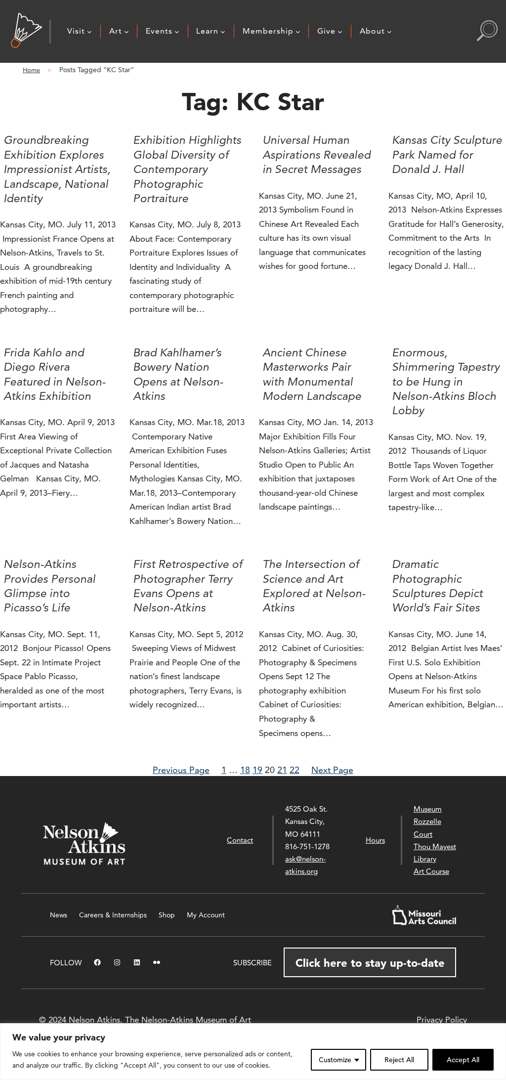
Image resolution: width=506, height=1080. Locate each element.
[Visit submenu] (89, 31)
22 (294, 770)
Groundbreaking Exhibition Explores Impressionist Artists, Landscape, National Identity (56, 169)
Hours (375, 840)
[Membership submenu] (297, 31)
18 (245, 770)
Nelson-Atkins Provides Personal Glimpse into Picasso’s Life (49, 585)
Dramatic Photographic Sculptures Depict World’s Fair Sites (437, 585)
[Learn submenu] (222, 31)
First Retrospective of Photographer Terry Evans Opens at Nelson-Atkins (187, 585)
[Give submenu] (339, 31)
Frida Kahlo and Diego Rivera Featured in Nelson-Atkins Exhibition (54, 374)
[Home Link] (26, 31)
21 (282, 770)
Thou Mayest (435, 846)
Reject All (399, 1059)
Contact (240, 840)
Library (425, 859)
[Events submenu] (176, 31)
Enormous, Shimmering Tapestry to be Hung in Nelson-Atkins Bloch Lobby (446, 382)
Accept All (463, 1059)
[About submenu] (389, 31)
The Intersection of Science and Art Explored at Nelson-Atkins (314, 585)
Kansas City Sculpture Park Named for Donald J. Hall (447, 154)
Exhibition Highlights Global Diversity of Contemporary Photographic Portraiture (187, 169)
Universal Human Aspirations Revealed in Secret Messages (316, 154)
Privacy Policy (442, 1020)
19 (257, 770)
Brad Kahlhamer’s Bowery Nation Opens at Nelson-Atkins (178, 374)
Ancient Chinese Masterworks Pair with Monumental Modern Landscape (311, 374)
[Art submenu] (126, 31)
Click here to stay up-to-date (370, 963)
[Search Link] (487, 31)
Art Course (431, 871)
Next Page (332, 770)
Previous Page (181, 770)
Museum (428, 809)
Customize (335, 1059)
